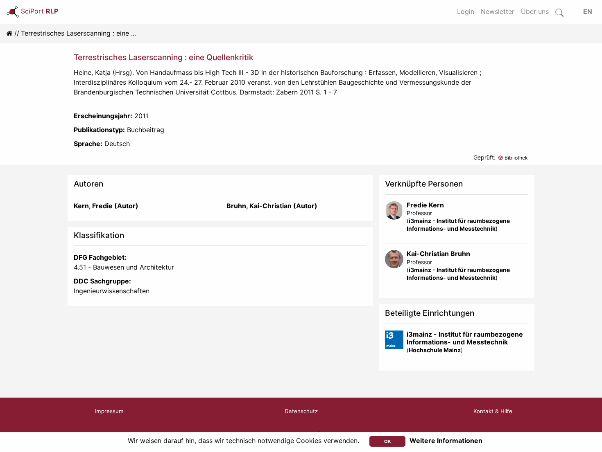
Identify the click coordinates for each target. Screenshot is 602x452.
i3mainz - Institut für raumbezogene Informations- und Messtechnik (465, 338)
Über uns (535, 11)
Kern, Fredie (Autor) (106, 206)
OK (387, 441)
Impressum (109, 411)
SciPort (39, 11)
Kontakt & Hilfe (492, 411)
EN (587, 11)
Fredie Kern (425, 205)
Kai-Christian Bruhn (438, 254)
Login (465, 11)
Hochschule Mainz (435, 349)
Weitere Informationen (446, 440)
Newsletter (497, 11)
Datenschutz (301, 411)
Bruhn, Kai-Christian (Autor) (271, 206)
